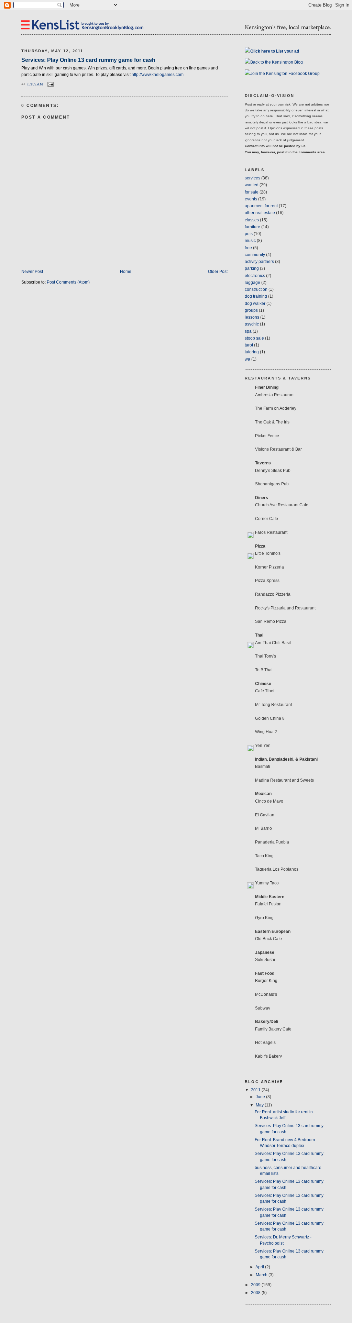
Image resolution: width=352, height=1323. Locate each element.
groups (251, 310)
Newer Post (32, 271)
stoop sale (254, 338)
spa (248, 331)
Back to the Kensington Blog (276, 62)
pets (249, 234)
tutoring (252, 352)
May (260, 1105)
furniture (252, 227)
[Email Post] (49, 84)
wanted (251, 185)
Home (125, 271)
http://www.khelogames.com (158, 75)
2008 (256, 1293)
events (251, 199)
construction (256, 289)
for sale (251, 192)
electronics (255, 276)
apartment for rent (261, 206)
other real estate (260, 213)
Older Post (218, 271)
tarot (249, 345)
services (252, 178)
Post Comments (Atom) (68, 282)
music (250, 241)
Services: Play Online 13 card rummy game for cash (88, 60)
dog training (256, 296)
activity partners (259, 262)
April (260, 1267)
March (262, 1275)
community (255, 255)
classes (252, 220)
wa (247, 359)
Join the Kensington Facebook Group (285, 73)
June (261, 1097)
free (248, 248)
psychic (252, 324)
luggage (252, 282)
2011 (256, 1090)
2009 (256, 1285)
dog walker (255, 303)
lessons (252, 317)
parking (252, 268)
